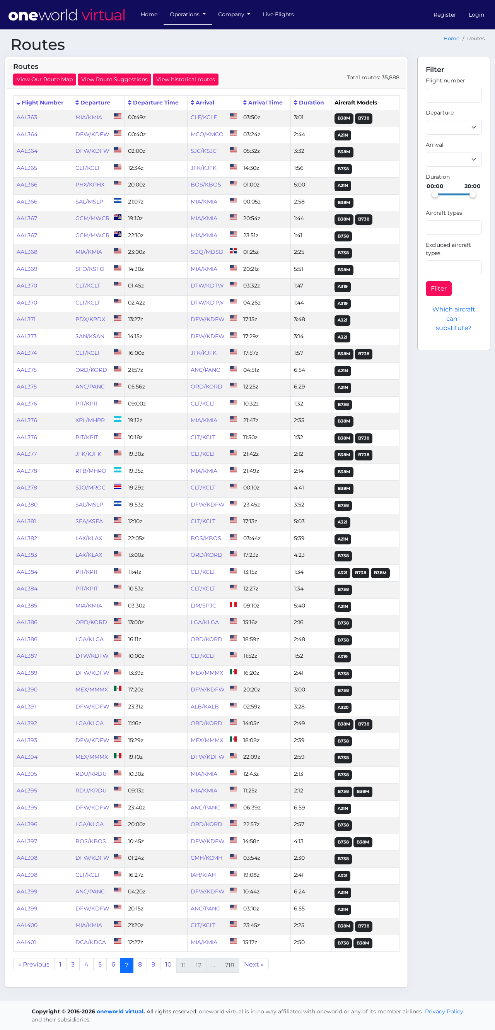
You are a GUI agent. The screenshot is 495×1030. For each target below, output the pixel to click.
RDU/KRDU (91, 773)
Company (232, 14)
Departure (95, 102)
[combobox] (454, 127)
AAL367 (27, 218)
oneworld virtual (120, 1011)
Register (445, 14)
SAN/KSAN (89, 336)
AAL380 (27, 504)
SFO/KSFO (89, 268)
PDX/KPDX (90, 319)
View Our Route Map (45, 79)
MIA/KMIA (88, 117)
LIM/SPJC (203, 605)
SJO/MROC (90, 487)
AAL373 (27, 336)
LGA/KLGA (205, 622)
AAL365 (27, 167)
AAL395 (27, 773)
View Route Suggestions (114, 79)
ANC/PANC (205, 369)
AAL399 (27, 891)
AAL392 (27, 723)
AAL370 (27, 285)
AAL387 (27, 655)
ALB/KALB (205, 706)
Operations (185, 14)
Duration (311, 102)
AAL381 (26, 521)
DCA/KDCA (90, 942)
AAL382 (27, 538)
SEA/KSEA (89, 521)
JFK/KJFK (204, 167)
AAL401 (26, 942)
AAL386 (27, 622)
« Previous (34, 964)
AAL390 (27, 689)
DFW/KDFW (92, 134)
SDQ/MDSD (207, 251)
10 (168, 964)
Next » (254, 964)
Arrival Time (265, 102)
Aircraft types (444, 212)
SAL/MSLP (89, 201)
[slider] (435, 194)
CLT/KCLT (87, 167)
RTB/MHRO (90, 470)
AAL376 (27, 403)
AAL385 (27, 605)
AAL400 (27, 925)
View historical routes (185, 79)
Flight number (445, 80)
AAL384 (27, 571)
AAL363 (27, 117)
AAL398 (27, 857)
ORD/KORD (91, 369)
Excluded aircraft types (448, 249)
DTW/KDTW (207, 285)
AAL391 (26, 706)
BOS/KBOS (206, 184)
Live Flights (278, 14)
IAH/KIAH (203, 874)
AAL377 (27, 453)
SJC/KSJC (204, 150)
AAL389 (27, 672)
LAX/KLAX (88, 538)
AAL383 (27, 554)
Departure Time (156, 102)
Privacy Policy (444, 1011)
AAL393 (27, 740)
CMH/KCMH (206, 857)
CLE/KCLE (204, 117)
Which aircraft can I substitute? (453, 319)
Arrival (205, 102)
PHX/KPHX (89, 184)
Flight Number (42, 102)
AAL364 (27, 134)
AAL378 (27, 470)
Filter (439, 288)
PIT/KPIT (86, 403)
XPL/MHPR (90, 420)
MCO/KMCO (207, 134)
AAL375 (27, 369)
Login (476, 14)
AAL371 (26, 319)
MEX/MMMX (207, 672)
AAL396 (27, 824)
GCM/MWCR (92, 218)
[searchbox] (433, 227)
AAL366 (27, 184)
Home (149, 14)
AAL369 (27, 268)
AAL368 (27, 251)
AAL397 (27, 841)
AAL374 (27, 352)
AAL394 (27, 756)
